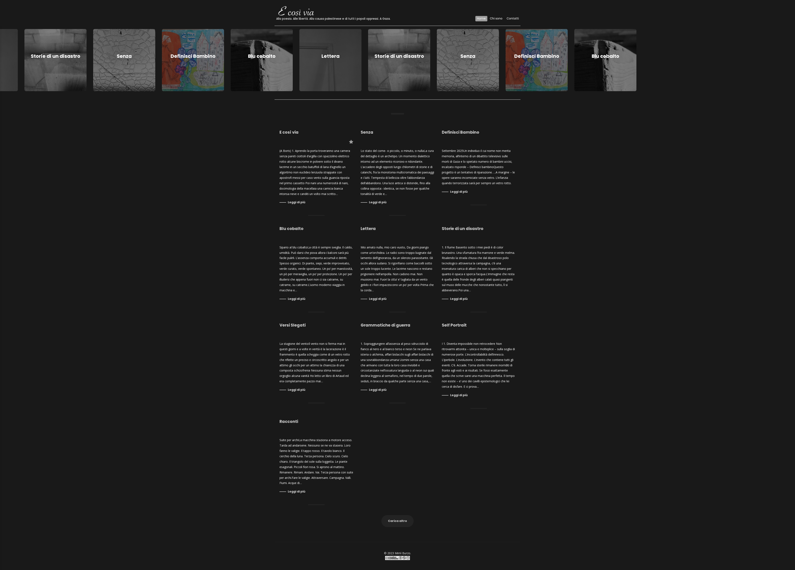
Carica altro (397, 521)
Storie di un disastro (54, 56)
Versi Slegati (292, 325)
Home (481, 18)
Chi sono (496, 18)
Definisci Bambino (191, 56)
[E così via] (296, 10)
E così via (289, 132)
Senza (122, 56)
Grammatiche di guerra (385, 325)
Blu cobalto (260, 56)
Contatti (513, 18)
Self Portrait (454, 325)
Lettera (329, 56)
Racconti (288, 421)
